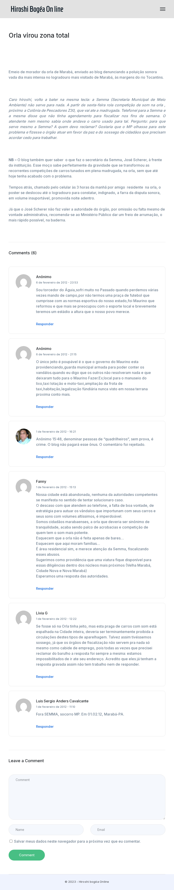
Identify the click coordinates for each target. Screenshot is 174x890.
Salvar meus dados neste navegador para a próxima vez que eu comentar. (77, 841)
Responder (45, 324)
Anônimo (43, 276)
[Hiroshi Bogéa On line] (37, 8)
